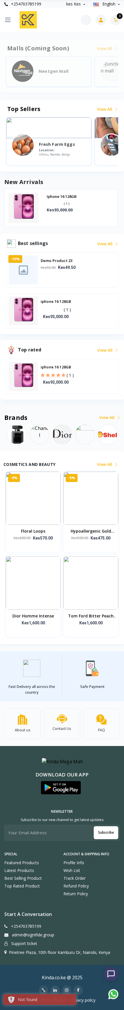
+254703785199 (25, 4)
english (109, 4)
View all (105, 109)
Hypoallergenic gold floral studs (91, 531)
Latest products (19, 870)
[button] (61, 787)
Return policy (75, 893)
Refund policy (76, 886)
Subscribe (106, 832)
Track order (74, 878)
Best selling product (23, 878)
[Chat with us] (111, 974)
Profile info (73, 862)
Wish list (71, 870)
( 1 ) (67, 309)
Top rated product (22, 886)
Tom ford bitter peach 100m (91, 616)
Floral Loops (33, 531)
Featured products (21, 862)
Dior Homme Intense (33, 616)
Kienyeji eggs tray (64, 196)
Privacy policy (82, 1000)
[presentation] (13, 208)
